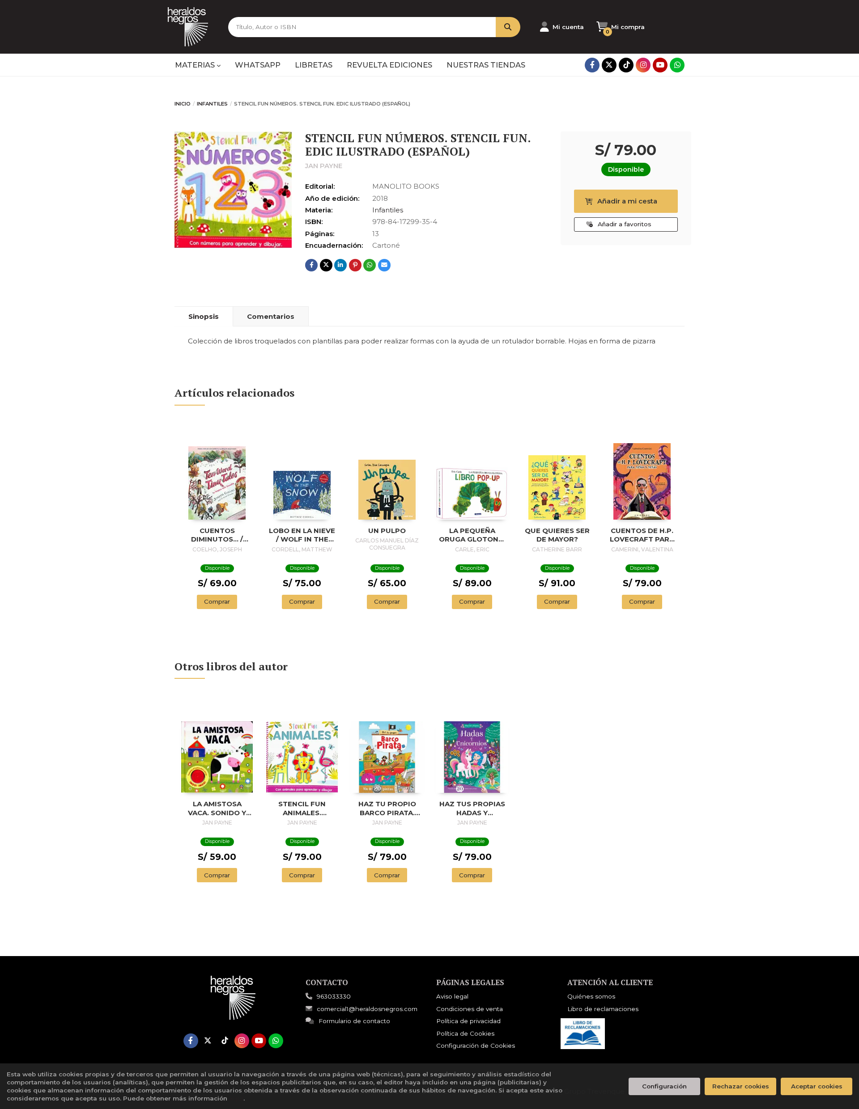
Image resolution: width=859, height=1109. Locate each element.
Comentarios (270, 316)
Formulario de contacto (354, 1020)
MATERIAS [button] (196, 64)
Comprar (217, 601)
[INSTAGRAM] (643, 65)
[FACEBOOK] (592, 65)
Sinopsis (203, 316)
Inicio (182, 104)
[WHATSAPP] (677, 65)
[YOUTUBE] (660, 65)
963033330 (334, 996)
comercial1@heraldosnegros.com (367, 1008)
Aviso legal (452, 996)
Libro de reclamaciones (602, 1008)
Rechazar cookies (740, 1086)
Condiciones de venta (469, 1008)
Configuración (664, 1086)
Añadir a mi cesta (627, 201)
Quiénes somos (591, 996)
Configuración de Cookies (475, 1045)
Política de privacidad (468, 1020)
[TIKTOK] (626, 65)
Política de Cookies (465, 1033)
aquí (236, 1098)
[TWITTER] (609, 65)
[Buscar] (508, 27)
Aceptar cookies (816, 1086)
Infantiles (212, 104)
